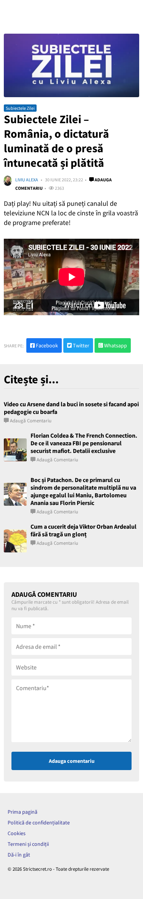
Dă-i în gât (19, 854)
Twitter (80, 345)
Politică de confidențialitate (39, 822)
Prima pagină (22, 811)
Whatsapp (115, 345)
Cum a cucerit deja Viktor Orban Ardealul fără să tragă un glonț (84, 530)
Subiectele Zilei (20, 108)
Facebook (46, 345)
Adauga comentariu (72, 760)
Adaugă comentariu (30, 420)
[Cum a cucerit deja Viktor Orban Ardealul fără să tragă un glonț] (15, 540)
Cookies (17, 833)
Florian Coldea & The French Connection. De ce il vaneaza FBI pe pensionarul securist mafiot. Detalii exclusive (84, 443)
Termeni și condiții (28, 843)
